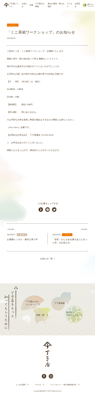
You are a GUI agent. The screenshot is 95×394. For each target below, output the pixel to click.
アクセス (69, 5)
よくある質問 (20, 385)
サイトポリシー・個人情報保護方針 (63, 385)
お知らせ (24, 5)
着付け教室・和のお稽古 (56, 5)
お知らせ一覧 (46, 259)
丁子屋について (13, 5)
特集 (31, 5)
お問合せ (77, 5)
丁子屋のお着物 (39, 5)
